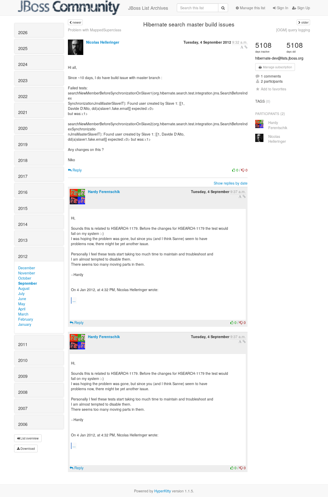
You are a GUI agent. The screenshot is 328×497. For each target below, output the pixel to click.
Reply (76, 170)
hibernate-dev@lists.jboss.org (279, 58)
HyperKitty (162, 490)
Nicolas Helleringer (102, 42)
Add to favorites (273, 88)
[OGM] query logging (293, 29)
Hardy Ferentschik (104, 191)
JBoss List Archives (148, 7)
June (22, 298)
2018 (22, 160)
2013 (22, 240)
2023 (22, 80)
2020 (22, 128)
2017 (22, 176)
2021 (22, 112)
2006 (22, 424)
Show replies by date (231, 183)
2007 (22, 408)
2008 (22, 392)
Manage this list (252, 7)
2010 (22, 360)
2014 (22, 224)
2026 (22, 32)
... (74, 300)
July (21, 293)
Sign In (282, 7)
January (24, 324)
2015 (22, 208)
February (25, 319)
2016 (22, 192)
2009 (22, 376)
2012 (22, 256)
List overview (29, 438)
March (23, 314)
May (21, 303)
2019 (22, 144)
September (27, 283)
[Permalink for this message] (246, 47)
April (21, 308)
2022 (22, 96)
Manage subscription (277, 67)
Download (27, 448)
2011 (22, 344)
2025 (22, 48)
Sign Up (303, 7)
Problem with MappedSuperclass (94, 29)
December (26, 267)
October (24, 278)
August (23, 288)
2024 (22, 64)
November (26, 272)
